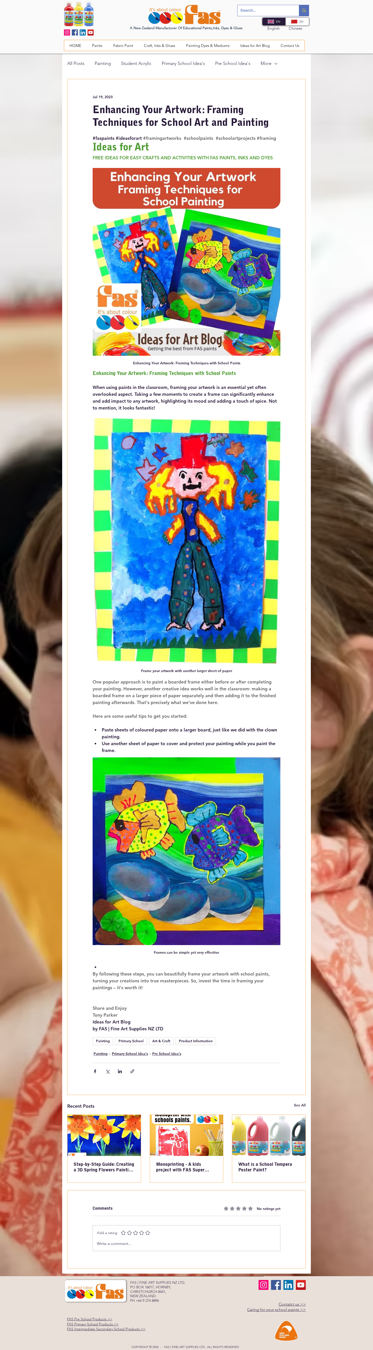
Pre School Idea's (232, 63)
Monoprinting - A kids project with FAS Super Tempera (180, 1168)
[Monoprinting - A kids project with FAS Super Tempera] (186, 1135)
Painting (103, 63)
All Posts (75, 63)
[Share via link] (132, 1071)
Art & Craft (161, 1041)
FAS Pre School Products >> (89, 1319)
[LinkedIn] (83, 32)
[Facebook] (75, 32)
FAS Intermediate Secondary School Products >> (106, 1329)
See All (300, 1105)
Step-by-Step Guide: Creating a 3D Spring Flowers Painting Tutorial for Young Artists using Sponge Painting (104, 1168)
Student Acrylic (136, 63)
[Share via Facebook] (95, 1071)
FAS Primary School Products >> (92, 1324)
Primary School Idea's (183, 63)
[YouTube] (91, 32)
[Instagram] (67, 32)
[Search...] (304, 10)
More (266, 63)
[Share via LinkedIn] (119, 1071)
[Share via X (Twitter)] (107, 1071)
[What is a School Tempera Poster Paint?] (269, 1135)
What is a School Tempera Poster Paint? (265, 1168)
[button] (123, 45)
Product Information (196, 1041)
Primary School (131, 1041)
